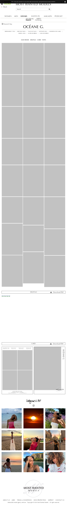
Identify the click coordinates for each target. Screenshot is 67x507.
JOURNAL (30, 19)
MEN (16, 16)
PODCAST (58, 16)
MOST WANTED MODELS (33, 4)
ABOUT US (6, 500)
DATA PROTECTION (40, 500)
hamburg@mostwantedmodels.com (54, 9)
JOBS (13, 500)
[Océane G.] (12, 58)
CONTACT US (60, 500)
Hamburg (38, 20)
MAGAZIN (48, 16)
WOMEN (8, 16)
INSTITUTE (35, 16)
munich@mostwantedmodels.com (53, 6)
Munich (28, 20)
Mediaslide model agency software (17, 502)
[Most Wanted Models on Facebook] (2, 4)
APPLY (38, 19)
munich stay (8, 24)
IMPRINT (50, 500)
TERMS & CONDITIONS (24, 500)
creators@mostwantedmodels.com (54, 12)
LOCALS (24, 16)
